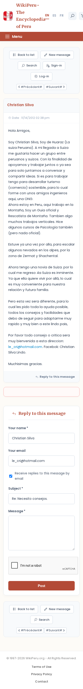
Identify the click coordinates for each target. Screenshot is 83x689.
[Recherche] (72, 16)
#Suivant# (54, 87)
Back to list (26, 55)
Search (31, 65)
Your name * (18, 428)
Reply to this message (57, 376)
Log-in (44, 76)
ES (54, 15)
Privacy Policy (41, 674)
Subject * (15, 488)
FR (62, 15)
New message (59, 55)
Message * (16, 511)
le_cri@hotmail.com (25, 346)
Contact (41, 681)
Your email (17, 451)
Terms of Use (41, 667)
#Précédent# (31, 87)
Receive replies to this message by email (42, 476)
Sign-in (56, 65)
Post (41, 586)
